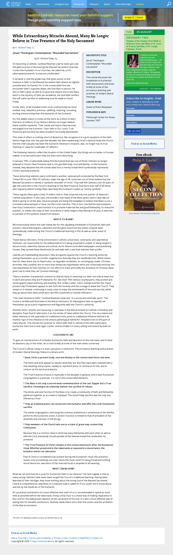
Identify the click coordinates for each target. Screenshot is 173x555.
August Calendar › (151, 88)
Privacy (57, 538)
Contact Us (96, 538)
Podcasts (94, 4)
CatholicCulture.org (13, 4)
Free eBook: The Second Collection (144, 213)
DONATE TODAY (134, 17)
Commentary (42, 4)
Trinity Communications (42, 541)
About (107, 4)
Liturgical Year (62, 4)
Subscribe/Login (123, 4)
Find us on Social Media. (144, 143)
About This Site (19, 538)
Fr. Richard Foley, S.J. (25, 47)
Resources (79, 4)
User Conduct (70, 538)
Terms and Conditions (40, 538)
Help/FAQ (84, 538)
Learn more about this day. (137, 83)
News (28, 4)
